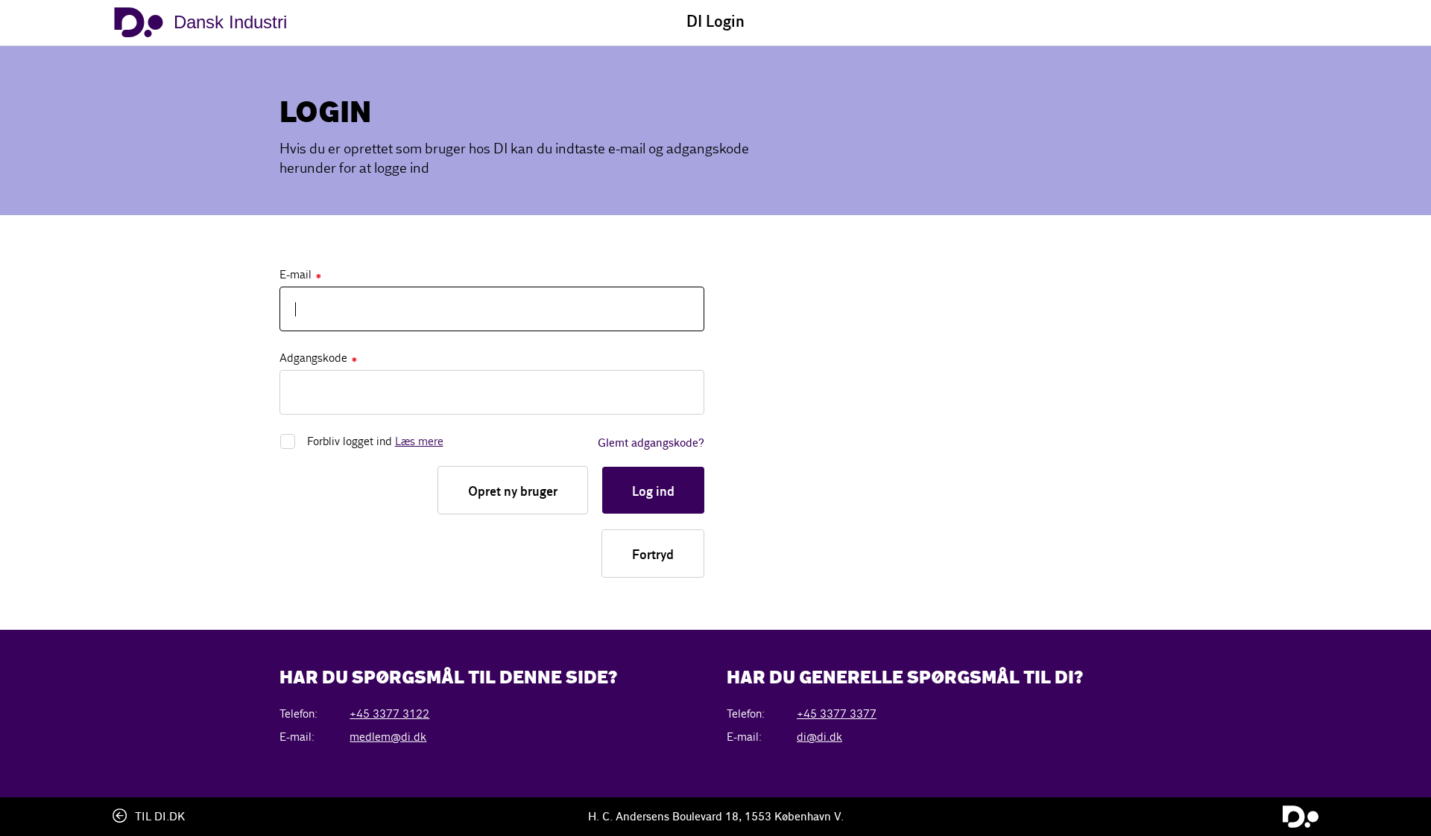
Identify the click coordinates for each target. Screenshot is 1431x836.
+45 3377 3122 (389, 713)
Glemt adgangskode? (651, 444)
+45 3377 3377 (836, 713)
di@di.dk (819, 737)
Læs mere (419, 441)
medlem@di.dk (388, 737)
